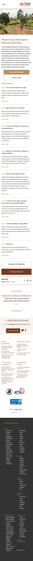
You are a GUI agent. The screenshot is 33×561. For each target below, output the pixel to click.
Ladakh (22, 438)
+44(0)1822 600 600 (17, 320)
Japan (21, 436)
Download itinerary (16, 264)
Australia (22, 502)
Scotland (22, 466)
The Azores (23, 474)
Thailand (22, 450)
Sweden (22, 472)
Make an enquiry (16, 272)
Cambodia (22, 430)
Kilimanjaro (9, 436)
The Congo (9, 456)
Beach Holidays (10, 517)
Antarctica (23, 496)
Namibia (8, 446)
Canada (22, 504)
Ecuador (22, 487)
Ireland (22, 462)
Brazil (21, 483)
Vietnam (22, 452)
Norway (22, 464)
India (21, 434)
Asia (18, 428)
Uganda (8, 458)
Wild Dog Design (21, 550)
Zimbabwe (9, 463)
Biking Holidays (10, 519)
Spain (21, 468)
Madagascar (9, 438)
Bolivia (21, 481)
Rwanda (8, 448)
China (21, 432)
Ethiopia (8, 432)
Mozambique (9, 444)
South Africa (9, 452)
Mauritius (8, 442)
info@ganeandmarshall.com (18, 324)
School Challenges (21, 540)
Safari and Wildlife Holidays (8, 538)
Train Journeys (10, 546)
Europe (19, 456)
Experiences (8, 515)
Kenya (8, 434)
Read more (4, 101)
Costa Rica (23, 485)
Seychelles (9, 450)
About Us (21, 515)
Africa (6, 428)
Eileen (16, 304)
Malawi (8, 440)
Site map (22, 525)
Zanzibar (8, 461)
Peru (21, 489)
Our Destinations (11, 423)
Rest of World (20, 494)
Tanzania (8, 454)
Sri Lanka (22, 448)
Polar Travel (9, 534)
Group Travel (9, 529)
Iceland (22, 460)
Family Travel (9, 527)
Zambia (8, 459)
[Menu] (4, 4)
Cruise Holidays (10, 521)
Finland (22, 458)
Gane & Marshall (25, 4)
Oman (21, 446)
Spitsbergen (23, 470)
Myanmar (22, 442)
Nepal (21, 444)
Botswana (9, 430)
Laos (21, 440)
